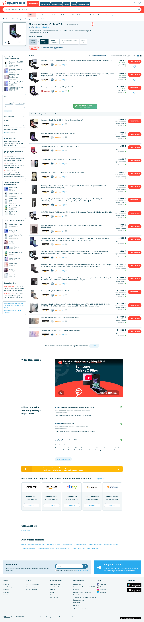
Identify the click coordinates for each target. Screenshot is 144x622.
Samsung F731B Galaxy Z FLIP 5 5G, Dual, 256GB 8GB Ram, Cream (62, 172)
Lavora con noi (7, 595)
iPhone (23, 544)
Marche (52, 595)
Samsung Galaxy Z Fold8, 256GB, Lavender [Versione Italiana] (60, 330)
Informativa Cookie (57, 617)
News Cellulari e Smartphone (82, 592)
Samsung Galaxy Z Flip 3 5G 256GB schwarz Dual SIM (58, 133)
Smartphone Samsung (36, 544)
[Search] (139, 9)
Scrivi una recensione (63, 459)
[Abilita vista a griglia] (140, 55)
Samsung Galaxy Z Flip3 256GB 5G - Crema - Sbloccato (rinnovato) (62, 120)
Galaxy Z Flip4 (35, 19)
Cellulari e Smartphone (18, 19)
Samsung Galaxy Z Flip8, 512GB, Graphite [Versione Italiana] (60, 291)
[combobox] (12, 9)
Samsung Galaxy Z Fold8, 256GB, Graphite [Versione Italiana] (60, 317)
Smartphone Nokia (80, 544)
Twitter (102, 587)
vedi (134, 61)
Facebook (103, 584)
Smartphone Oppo (95, 544)
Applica (8, 111)
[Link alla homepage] (3, 19)
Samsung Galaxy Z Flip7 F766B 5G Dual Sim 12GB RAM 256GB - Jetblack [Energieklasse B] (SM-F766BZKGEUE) (71, 226)
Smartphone (25, 531)
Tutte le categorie (110, 15)
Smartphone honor (93, 548)
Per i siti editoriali (31, 589)
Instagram (103, 589)
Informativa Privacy (82, 570)
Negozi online (54, 597)
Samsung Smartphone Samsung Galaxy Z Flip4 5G (57, 87)
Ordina (91, 55)
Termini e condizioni (32, 617)
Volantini (52, 589)
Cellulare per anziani (53, 544)
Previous (5, 42)
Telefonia (8, 19)
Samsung (27, 19)
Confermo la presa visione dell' (72, 570)
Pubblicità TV (77, 605)
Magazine (76, 589)
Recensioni (76, 602)
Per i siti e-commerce (32, 584)
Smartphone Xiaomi (111, 544)
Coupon (52, 592)
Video (35, 47)
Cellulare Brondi (67, 544)
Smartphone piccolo (78, 548)
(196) (63, 91)
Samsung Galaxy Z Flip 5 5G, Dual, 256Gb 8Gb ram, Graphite (60, 146)
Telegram (103, 592)
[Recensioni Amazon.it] (58, 65)
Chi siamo (6, 584)
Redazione (6, 589)
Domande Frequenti (8, 587)
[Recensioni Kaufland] (58, 91)
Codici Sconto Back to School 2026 (84, 587)
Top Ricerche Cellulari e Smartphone (84, 597)
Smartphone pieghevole (45, 548)
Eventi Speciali (54, 587)
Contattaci (6, 592)
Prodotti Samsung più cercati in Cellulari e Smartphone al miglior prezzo (14, 305)
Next (23, 42)
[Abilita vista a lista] (138, 55)
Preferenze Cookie (70, 617)
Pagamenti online (78, 600)
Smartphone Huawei (28, 548)
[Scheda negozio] (45, 65)
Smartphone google (62, 548)
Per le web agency (31, 587)
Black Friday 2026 (78, 584)
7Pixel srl (7, 617)
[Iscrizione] (86, 566)
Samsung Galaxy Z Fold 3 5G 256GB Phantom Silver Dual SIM (60, 159)
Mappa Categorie (55, 584)
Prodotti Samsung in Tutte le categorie (12, 311)
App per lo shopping (79, 608)
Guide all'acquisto (78, 595)
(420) (63, 65)
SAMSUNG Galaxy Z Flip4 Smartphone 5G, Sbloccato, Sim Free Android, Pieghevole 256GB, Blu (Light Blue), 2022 (76, 60)
